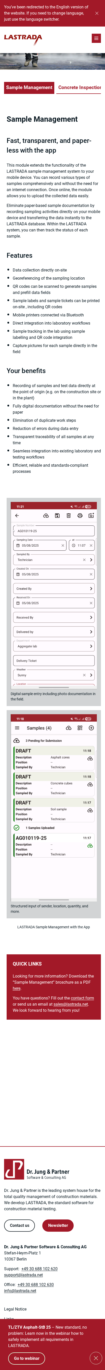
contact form (82, 998)
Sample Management (29, 87)
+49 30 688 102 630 (36, 1284)
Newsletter (58, 1225)
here (16, 988)
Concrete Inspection (80, 87)
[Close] (97, 13)
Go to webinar (27, 1358)
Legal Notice (15, 1309)
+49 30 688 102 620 (39, 1268)
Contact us (19, 1225)
